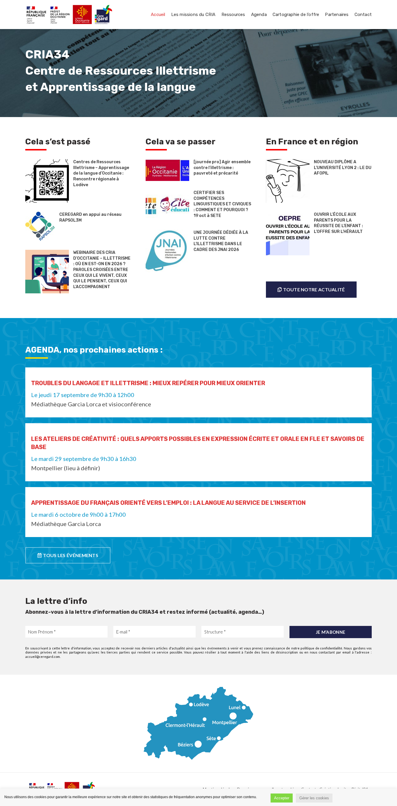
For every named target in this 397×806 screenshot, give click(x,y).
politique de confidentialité (321, 648)
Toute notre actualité (314, 289)
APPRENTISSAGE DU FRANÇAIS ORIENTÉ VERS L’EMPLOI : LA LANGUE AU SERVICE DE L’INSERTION (168, 502)
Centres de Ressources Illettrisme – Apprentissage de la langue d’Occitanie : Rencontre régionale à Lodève (101, 173)
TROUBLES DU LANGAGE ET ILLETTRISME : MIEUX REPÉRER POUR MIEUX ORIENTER (148, 383)
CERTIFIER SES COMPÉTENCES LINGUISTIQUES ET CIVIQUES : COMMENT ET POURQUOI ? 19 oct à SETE (222, 204)
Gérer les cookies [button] (314, 798)
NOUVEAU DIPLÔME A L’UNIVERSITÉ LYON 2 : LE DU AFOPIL (342, 167)
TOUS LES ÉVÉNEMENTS (70, 555)
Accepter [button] (281, 798)
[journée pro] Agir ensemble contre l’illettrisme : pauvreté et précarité (222, 167)
